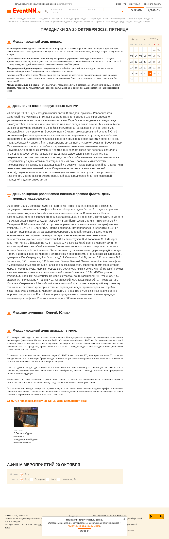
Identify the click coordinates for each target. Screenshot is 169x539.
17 (131, 67)
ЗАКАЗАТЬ (136, 10)
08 (154, 55)
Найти (46, 11)
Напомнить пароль (152, 4)
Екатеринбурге (64, 4)
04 (136, 55)
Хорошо (84, 531)
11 (136, 61)
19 (140, 67)
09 (158, 55)
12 (140, 61)
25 (136, 73)
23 (158, 67)
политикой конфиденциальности (84, 526)
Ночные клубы (69, 479)
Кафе (53, 479)
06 (145, 55)
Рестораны (39, 479)
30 (158, 73)
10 (131, 61)
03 (131, 55)
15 (154, 61)
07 (149, 55)
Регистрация (134, 4)
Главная (11, 18)
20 (145, 67)
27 (145, 73)
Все (27, 474)
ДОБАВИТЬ (154, 10)
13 (145, 61)
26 (140, 73)
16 (158, 61)
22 (154, 67)
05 (140, 55)
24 (131, 73)
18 (136, 67)
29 (154, 73)
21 (149, 67)
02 (158, 49)
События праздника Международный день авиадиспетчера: (47, 400)
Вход (118, 4)
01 (154, 49)
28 (149, 73)
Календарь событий (26, 18)
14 (149, 61)
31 (131, 79)
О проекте (73, 516)
